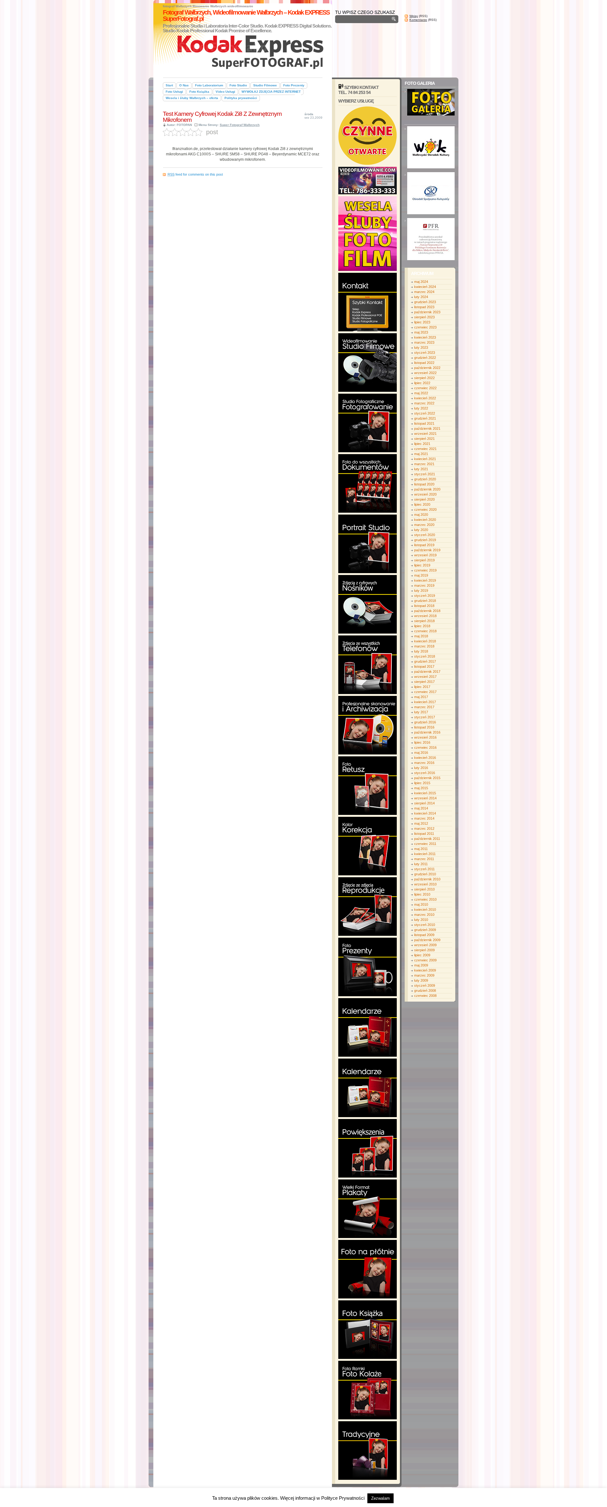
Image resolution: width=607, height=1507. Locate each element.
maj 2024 (421, 282)
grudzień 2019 (425, 540)
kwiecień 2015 (425, 793)
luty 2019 (421, 590)
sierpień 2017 (424, 682)
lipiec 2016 (422, 742)
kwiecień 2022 (425, 398)
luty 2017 (421, 712)
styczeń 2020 (424, 535)
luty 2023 (421, 347)
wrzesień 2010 (425, 884)
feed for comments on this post (195, 174)
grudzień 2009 (425, 930)
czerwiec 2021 (425, 449)
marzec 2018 (424, 646)
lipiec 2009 (422, 955)
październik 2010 (427, 879)
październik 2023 (427, 312)
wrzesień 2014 (425, 798)
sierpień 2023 (424, 317)
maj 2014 (421, 808)
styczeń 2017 (424, 717)
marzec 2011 (424, 859)
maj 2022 (421, 393)
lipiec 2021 (422, 444)
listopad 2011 (424, 833)
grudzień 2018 (425, 601)
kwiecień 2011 (425, 854)
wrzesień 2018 (425, 616)
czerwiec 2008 (425, 995)
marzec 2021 (424, 464)
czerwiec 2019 (425, 570)
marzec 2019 (424, 585)
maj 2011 (421, 849)
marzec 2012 (424, 828)
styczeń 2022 (424, 413)
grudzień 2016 (425, 722)
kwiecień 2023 (425, 337)
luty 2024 (421, 297)
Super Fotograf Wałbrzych (240, 125)
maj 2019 (421, 575)
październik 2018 (427, 611)
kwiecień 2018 (425, 641)
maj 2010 (421, 904)
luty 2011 (421, 864)
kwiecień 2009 (425, 970)
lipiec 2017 (422, 687)
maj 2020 (421, 514)
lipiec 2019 (422, 565)
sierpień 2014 (424, 803)
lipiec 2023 (422, 322)
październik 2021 (427, 428)
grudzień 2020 (425, 479)
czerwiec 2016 (425, 747)
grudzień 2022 (425, 358)
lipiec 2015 (422, 783)
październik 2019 (427, 550)
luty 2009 (421, 980)
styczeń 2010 (424, 925)
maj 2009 (421, 965)
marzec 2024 (424, 292)
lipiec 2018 (422, 626)
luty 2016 (421, 768)
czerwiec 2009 (425, 960)
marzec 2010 (424, 914)
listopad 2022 (424, 363)
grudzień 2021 (425, 418)
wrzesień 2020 (425, 494)
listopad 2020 (424, 484)
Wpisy (413, 16)
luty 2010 (421, 920)
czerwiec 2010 (425, 899)
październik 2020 (427, 489)
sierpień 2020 (424, 499)
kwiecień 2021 (425, 459)
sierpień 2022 (424, 378)
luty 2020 (421, 530)
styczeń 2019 (424, 595)
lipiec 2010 (422, 894)
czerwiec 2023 (425, 327)
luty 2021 (421, 469)
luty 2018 (421, 651)
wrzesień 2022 (425, 373)
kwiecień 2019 (425, 580)
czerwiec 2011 (425, 844)
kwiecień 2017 (425, 702)
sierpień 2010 (424, 889)
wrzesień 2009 (425, 945)
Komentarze (418, 20)
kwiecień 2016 (425, 758)
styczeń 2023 (424, 352)
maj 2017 (421, 697)
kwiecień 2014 (425, 813)
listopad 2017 (424, 666)
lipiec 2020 (422, 504)
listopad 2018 (424, 606)
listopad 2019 (424, 545)
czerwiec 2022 (425, 388)
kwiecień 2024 (425, 287)
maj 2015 (421, 788)
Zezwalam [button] (380, 1498)
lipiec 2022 (422, 383)
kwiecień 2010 (425, 909)
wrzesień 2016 (425, 737)
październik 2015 (427, 778)
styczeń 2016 (424, 773)
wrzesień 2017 (425, 676)
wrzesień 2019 (425, 555)
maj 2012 (421, 823)
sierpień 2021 (424, 439)
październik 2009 (427, 940)
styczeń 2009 (424, 985)
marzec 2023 (424, 342)
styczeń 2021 (424, 474)
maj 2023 (421, 332)
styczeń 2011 (424, 869)
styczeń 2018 (424, 656)
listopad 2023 (424, 307)
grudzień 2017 (425, 661)
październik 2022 (427, 368)
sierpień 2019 (424, 560)
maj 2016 (421, 752)
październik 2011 (427, 839)
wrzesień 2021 (425, 433)
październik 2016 (427, 732)
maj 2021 (421, 454)
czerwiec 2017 (425, 692)
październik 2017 (427, 671)
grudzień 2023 (425, 302)
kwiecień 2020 (425, 520)
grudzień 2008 (425, 990)
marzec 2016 (424, 763)
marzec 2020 (424, 525)
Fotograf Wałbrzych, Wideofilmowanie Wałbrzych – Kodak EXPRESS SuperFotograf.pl (246, 15)
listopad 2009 (424, 935)
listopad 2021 (424, 423)
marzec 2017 (424, 707)
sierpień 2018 (424, 621)
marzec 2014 (424, 818)
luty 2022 (421, 408)
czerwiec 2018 (425, 631)
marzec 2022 (424, 403)
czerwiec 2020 (425, 509)
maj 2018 (421, 636)
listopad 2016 (424, 727)
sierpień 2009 (424, 950)
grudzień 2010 (425, 874)
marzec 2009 (424, 975)
